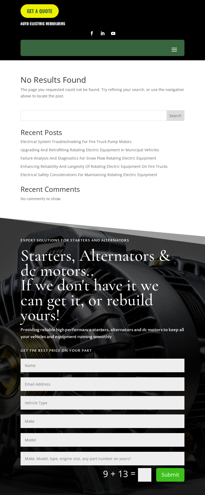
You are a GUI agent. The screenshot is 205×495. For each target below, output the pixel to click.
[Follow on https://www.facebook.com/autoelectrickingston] (92, 33)
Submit (170, 474)
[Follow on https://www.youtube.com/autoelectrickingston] (113, 33)
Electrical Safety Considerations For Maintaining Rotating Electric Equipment (89, 174)
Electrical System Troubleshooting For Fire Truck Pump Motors (76, 141)
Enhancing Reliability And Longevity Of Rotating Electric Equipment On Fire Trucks (94, 166)
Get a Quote (39, 10)
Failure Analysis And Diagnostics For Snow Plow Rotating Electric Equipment (88, 158)
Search (175, 115)
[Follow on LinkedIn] (102, 33)
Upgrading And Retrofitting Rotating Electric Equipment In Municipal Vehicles (90, 149)
